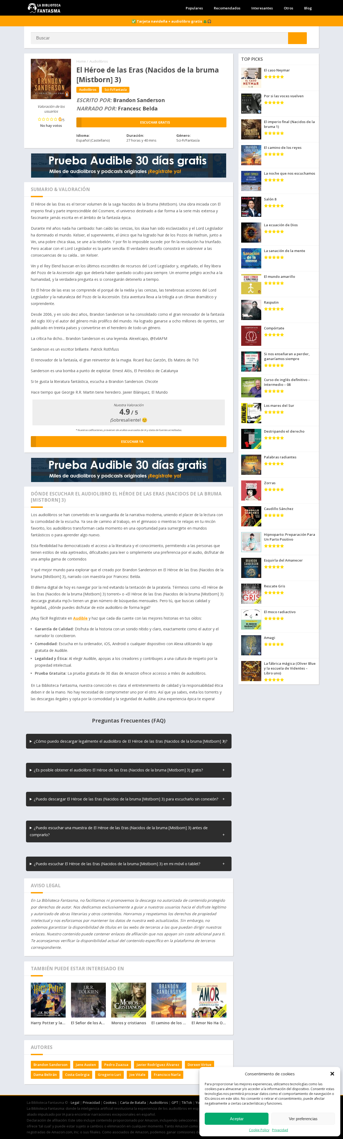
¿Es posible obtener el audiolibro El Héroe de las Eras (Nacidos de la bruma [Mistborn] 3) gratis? (118, 769)
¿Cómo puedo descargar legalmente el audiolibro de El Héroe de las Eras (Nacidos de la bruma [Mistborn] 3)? (131, 741)
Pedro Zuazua (116, 1064)
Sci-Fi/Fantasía (116, 89)
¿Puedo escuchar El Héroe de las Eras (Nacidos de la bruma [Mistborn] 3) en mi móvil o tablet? (117, 863)
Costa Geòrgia (77, 1074)
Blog (308, 8)
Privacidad (280, 1130)
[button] (332, 1073)
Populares (194, 8)
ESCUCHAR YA (132, 441)
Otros (288, 8)
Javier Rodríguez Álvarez (158, 1064)
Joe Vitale (137, 1074)
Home (81, 61)
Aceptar (237, 1118)
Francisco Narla (167, 1074)
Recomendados (227, 8)
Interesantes (262, 8)
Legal (75, 1102)
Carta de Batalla (133, 1102)
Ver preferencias (303, 1118)
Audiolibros (99, 61)
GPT (175, 1102)
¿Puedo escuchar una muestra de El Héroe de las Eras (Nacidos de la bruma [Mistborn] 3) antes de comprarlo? (119, 831)
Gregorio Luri (109, 1074)
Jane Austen (86, 1064)
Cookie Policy (259, 1130)
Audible (80, 618)
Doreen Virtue (199, 1064)
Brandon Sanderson (50, 1064)
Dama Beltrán (45, 1074)
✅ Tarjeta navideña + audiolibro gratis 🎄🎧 (171, 21)
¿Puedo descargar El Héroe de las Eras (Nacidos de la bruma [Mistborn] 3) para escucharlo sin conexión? (126, 799)
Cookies (110, 1102)
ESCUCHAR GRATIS (155, 122)
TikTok (187, 1102)
